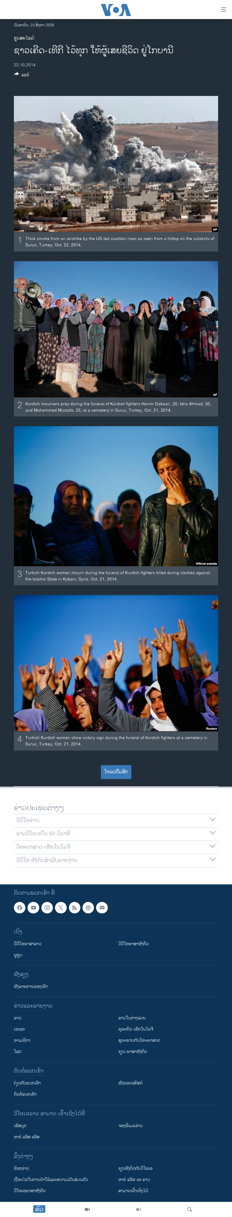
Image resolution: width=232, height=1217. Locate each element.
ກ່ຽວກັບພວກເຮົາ (27, 1083)
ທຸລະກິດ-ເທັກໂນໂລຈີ (135, 1029)
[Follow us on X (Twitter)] (60, 907)
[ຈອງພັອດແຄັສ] (102, 907)
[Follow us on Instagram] (47, 907)
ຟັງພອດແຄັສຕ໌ (130, 1083)
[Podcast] (88, 907)
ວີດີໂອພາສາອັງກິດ (133, 944)
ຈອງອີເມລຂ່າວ (130, 1126)
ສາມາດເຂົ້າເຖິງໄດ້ (133, 1191)
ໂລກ (17, 1051)
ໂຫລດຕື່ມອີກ (116, 772)
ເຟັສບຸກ (20, 1126)
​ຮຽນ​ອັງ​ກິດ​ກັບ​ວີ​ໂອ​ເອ (135, 1168)
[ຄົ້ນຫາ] (190, 1209)
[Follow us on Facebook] (19, 907)
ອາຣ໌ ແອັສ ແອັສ (27, 1137)
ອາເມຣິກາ (22, 1040)
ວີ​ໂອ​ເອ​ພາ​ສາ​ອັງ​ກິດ (30, 1191)
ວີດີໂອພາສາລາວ (28, 944)
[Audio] (139, 1209)
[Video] (87, 1209)
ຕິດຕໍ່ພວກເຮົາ (25, 1094)
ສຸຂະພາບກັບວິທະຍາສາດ (139, 1040)
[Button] (21, 75)
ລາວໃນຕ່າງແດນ (132, 1018)
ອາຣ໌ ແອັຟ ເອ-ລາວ (134, 1179)
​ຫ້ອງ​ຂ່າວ (21, 1168)
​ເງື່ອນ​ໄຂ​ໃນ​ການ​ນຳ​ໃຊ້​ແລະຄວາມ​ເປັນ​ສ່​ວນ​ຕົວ (51, 1179)
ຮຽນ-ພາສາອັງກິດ (132, 1051)
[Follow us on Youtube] (33, 907)
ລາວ (17, 1018)
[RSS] (74, 907)
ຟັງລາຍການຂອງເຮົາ (31, 986)
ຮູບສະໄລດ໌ (24, 38)
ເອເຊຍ (19, 1029)
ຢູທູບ (18, 955)
